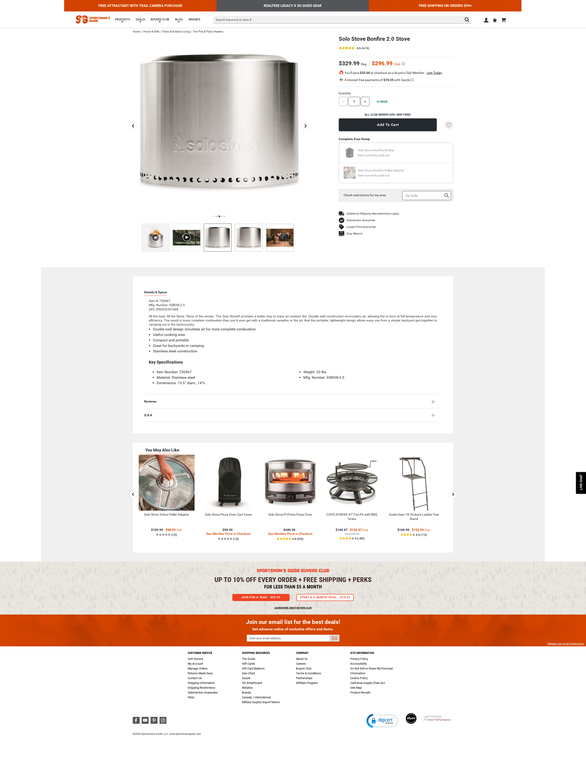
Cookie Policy (359, 678)
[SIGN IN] (486, 21)
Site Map (356, 687)
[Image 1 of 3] (218, 237)
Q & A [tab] (148, 415)
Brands (246, 692)
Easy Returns (354, 233)
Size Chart (248, 673)
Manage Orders (198, 668)
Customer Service (200, 653)
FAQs (191, 697)
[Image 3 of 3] (280, 237)
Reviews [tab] (150, 401)
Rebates (247, 687)
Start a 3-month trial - (325, 597)
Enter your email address (265, 638)
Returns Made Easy (200, 673)
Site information (362, 653)
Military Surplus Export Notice (261, 702)
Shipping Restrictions (201, 687)
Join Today (434, 73)
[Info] (403, 63)
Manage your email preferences (566, 643)
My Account (195, 663)
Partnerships (304, 678)
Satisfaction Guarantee (360, 220)
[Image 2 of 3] (249, 237)
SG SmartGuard (252, 683)
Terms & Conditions (308, 673)
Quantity (345, 93)
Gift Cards (248, 663)
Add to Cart (388, 124)
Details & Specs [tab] (155, 292)
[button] (495, 20)
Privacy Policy (359, 659)
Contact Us (195, 678)
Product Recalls (360, 692)
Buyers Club (303, 668)
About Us (302, 659)
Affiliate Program (307, 683)
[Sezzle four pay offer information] (412, 80)
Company (302, 653)
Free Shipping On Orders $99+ (445, 6)
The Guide (248, 659)
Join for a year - (260, 597)
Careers (301, 663)
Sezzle (246, 678)
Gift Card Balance (253, 668)
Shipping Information (201, 683)
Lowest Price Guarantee (360, 227)
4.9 (359, 48)
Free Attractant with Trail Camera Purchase (140, 6)
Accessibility (358, 663)
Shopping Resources (256, 653)
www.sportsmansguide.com (185, 733)
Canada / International (256, 697)
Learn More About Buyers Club (293, 608)
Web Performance (439, 719)
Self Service (195, 659)
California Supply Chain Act (367, 683)
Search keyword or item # (234, 20)
